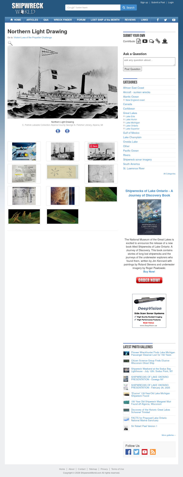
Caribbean (129, 108)
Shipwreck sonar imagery (137, 159)
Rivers (126, 155)
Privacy (104, 469)
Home (62, 469)
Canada (127, 104)
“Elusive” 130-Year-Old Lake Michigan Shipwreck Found (150, 394)
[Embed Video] (144, 42)
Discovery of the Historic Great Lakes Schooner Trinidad (150, 411)
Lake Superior (132, 128)
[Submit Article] (139, 42)
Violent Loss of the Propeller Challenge (33, 37)
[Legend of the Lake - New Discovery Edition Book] (149, 217)
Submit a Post (158, 2)
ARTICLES (32, 19)
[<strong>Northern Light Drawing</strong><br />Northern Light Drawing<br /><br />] (10, 43)
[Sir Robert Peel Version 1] (126, 428)
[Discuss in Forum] (151, 42)
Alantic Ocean (131, 96)
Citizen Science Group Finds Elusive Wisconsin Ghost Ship (150, 361)
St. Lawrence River (134, 168)
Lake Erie (130, 116)
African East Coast (133, 87)
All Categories (169, 173)
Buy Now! (149, 271)
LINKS (144, 19)
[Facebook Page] (157, 19)
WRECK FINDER (63, 19)
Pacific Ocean (131, 150)
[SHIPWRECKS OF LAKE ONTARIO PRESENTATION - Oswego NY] (126, 379)
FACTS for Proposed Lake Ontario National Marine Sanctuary (149, 419)
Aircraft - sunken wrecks (136, 92)
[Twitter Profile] (165, 19)
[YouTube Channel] (174, 19)
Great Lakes (130, 113)
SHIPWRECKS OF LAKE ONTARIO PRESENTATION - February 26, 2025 (150, 386)
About (71, 469)
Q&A (45, 19)
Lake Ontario (132, 125)
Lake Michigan (133, 122)
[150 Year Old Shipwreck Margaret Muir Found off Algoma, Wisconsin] (126, 403)
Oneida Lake (130, 141)
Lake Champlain (132, 137)
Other (126, 146)
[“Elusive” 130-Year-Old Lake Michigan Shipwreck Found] (126, 395)
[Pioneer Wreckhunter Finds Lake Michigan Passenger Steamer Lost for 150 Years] (126, 354)
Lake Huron (131, 119)
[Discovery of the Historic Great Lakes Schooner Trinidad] (126, 411)
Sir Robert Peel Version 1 (144, 426)
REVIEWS (130, 19)
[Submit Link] (158, 42)
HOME (17, 19)
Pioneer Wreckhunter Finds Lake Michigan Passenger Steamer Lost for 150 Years (153, 353)
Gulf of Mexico (131, 132)
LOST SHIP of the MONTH (105, 19)
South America (131, 164)
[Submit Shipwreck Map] (165, 42)
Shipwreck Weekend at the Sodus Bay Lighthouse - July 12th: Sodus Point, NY (152, 370)
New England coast (135, 99)
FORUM (81, 19)
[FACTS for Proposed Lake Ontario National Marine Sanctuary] (126, 420)
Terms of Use (117, 469)
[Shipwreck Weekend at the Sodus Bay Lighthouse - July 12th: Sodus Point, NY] (126, 370)
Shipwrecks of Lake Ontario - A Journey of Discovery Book (149, 193)
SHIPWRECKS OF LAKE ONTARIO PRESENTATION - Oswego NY (150, 378)
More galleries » (168, 435)
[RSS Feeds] (153, 452)
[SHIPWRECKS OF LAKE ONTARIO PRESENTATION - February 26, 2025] (126, 387)
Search (130, 7)
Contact (81, 469)
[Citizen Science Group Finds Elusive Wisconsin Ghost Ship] (126, 362)
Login (171, 2)
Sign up (144, 2)
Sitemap (93, 469)
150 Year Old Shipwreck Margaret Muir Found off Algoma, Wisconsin (151, 402)
